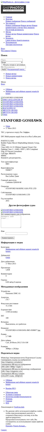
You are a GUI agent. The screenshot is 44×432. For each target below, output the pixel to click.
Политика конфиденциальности (18, 397)
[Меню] (2, 4)
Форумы (9, 19)
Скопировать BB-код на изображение (16, 364)
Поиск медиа (11, 78)
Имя (2, 231)
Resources (9, 38)
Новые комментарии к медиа (21, 26)
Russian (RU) (11, 388)
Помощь (9, 399)
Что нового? (10, 23)
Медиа (8, 32)
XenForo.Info (19, 407)
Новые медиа (26, 25)
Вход (3, 84)
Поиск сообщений (28, 21)
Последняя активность (15, 30)
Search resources (23, 40)
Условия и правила (13, 395)
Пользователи (11, 42)
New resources (28, 28)
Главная (9, 17)
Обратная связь (12, 392)
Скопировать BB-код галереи (12, 374)
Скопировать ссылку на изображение (16, 360)
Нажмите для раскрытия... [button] (11, 158)
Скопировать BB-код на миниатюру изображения (21, 369)
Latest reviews (11, 40)
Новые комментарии (25, 34)
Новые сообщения (13, 21)
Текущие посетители (14, 45)
